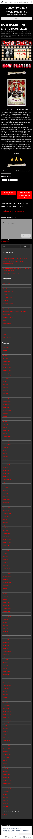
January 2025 (6, 399)
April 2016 (5, 700)
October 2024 (6, 407)
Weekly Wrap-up (7, 337)
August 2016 (6, 688)
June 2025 (5, 384)
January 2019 (6, 605)
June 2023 (5, 453)
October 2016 (6, 682)
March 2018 (6, 634)
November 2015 (7, 714)
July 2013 (5, 794)
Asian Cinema (6, 283)
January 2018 (6, 639)
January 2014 (6, 777)
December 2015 (7, 711)
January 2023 (6, 467)
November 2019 (7, 576)
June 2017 (5, 660)
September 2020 (7, 548)
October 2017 (6, 648)
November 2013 (7, 783)
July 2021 (5, 519)
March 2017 (6, 668)
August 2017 (6, 654)
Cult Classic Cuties (7, 297)
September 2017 (7, 651)
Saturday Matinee (7, 329)
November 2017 (7, 645)
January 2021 (6, 536)
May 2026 (5, 355)
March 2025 (6, 393)
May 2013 (5, 800)
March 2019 (6, 599)
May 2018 (5, 628)
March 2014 (6, 771)
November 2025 (7, 370)
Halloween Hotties (7, 306)
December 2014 (7, 746)
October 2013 (6, 786)
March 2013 (6, 806)
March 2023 (6, 462)
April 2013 (5, 803)
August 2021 (6, 516)
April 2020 (5, 562)
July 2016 (5, 691)
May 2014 (5, 766)
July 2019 (5, 588)
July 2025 (5, 381)
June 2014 (5, 763)
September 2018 (7, 616)
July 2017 (5, 657)
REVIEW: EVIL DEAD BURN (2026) (11, 273)
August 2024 (6, 413)
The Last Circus (7, 36)
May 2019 (5, 594)
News (4, 320)
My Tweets (4, 814)
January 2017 (6, 674)
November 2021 (7, 508)
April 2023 (5, 459)
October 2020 (6, 545)
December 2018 (7, 608)
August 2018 (6, 619)
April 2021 (5, 528)
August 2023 (6, 447)
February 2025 (6, 396)
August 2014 (6, 757)
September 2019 (7, 582)
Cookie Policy (9, 831)
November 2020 (7, 542)
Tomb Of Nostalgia (7, 331)
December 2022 (7, 470)
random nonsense (7, 323)
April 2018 (5, 631)
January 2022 (6, 502)
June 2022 (5, 487)
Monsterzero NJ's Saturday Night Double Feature (14, 311)
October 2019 (6, 579)
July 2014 (5, 760)
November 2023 (7, 439)
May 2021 (5, 525)
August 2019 (6, 585)
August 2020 (6, 551)
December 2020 (7, 539)
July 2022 (5, 485)
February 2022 (6, 499)
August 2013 (6, 791)
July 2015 (5, 726)
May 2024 (5, 421)
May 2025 (5, 387)
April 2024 (5, 424)
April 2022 (5, 493)
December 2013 (7, 780)
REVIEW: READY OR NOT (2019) (9, 193)
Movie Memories (7, 314)
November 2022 (7, 473)
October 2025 (6, 373)
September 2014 (7, 754)
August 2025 (6, 378)
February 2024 (6, 430)
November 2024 (7, 404)
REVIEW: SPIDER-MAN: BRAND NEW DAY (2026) (15, 266)
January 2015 (6, 743)
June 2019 (5, 591)
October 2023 (6, 442)
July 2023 (5, 450)
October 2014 (6, 751)
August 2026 (6, 347)
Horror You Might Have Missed (10, 309)
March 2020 (6, 565)
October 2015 (6, 717)
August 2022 (6, 482)
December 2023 (7, 436)
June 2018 (5, 625)
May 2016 (5, 697)
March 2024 (6, 427)
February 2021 (6, 533)
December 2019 (7, 573)
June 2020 (5, 556)
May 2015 (5, 731)
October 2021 (6, 510)
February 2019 (6, 602)
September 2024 (7, 410)
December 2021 (7, 505)
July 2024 (5, 416)
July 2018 (5, 622)
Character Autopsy (7, 288)
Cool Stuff (5, 294)
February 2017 (6, 671)
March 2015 (6, 737)
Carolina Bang (14, 35)
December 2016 (7, 677)
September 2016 (7, 685)
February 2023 (6, 465)
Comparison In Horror (8, 291)
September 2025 (7, 376)
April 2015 (5, 734)
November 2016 (7, 680)
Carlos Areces (7, 35)
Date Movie (5, 300)
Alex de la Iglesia (20, 33)
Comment (26, 236)
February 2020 (6, 568)
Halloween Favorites (8, 303)
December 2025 (7, 367)
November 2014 (7, 748)
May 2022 (5, 490)
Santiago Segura (23, 35)
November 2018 (7, 611)
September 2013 (7, 789)
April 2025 (5, 390)
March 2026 (6, 358)
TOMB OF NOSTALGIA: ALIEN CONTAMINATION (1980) (24, 195)
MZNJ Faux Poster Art (8, 317)
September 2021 (7, 513)
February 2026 (6, 361)
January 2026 (6, 364)
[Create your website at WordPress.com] (16, 2)
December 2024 (7, 401)
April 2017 (5, 665)
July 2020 (5, 553)
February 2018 (6, 637)
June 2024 (5, 419)
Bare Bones (22, 32)
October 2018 (6, 614)
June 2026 (5, 353)
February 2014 (6, 774)
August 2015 (6, 723)
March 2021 (6, 531)
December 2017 (7, 642)
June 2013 (5, 797)
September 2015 (7, 720)
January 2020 (6, 571)
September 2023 (7, 444)
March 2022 (6, 496)
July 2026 (5, 350)
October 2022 (6, 476)
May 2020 (5, 559)
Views (4, 334)
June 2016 (5, 694)
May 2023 (5, 456)
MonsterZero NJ (14, 32)
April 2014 (5, 768)
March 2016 (6, 703)
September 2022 (7, 479)
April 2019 (5, 596)
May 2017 (5, 662)
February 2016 (6, 705)
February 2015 (6, 740)
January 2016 (6, 708)
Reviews (5, 326)
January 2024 (6, 433)
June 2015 (5, 728)
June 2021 (5, 522)
